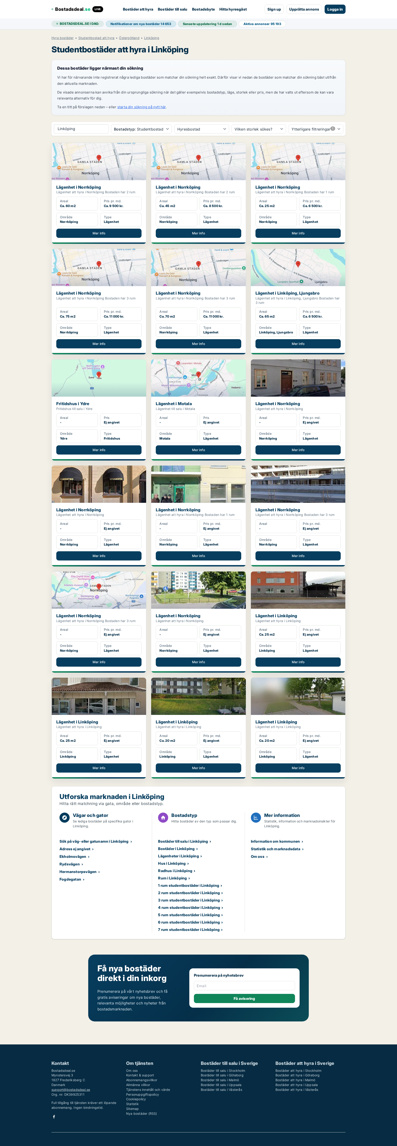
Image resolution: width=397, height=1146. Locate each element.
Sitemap (132, 1109)
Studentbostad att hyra (96, 38)
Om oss (257, 856)
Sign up (274, 9)
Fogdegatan (70, 879)
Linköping (151, 38)
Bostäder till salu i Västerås (221, 1090)
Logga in (335, 9)
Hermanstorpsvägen (78, 871)
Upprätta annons (304, 9)
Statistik (132, 1104)
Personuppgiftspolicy (142, 1094)
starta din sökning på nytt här (141, 107)
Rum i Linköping (172, 878)
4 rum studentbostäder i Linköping (189, 907)
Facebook (54, 1117)
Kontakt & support (140, 1075)
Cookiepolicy (136, 1099)
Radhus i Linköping (175, 870)
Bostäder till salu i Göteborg (222, 1075)
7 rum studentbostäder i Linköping (189, 929)
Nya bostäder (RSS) (141, 1113)
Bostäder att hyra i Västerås (296, 1090)
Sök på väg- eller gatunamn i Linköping (94, 841)
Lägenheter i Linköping (178, 856)
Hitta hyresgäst (233, 9)
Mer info (99, 233)
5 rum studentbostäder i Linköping (189, 915)
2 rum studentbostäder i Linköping (189, 892)
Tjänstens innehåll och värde (148, 1090)
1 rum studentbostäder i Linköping (188, 885)
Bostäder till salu (172, 9)
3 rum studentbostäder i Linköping (189, 900)
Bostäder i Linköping (176, 848)
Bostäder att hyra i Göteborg (297, 1075)
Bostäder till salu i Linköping (183, 841)
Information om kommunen (275, 841)
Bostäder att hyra (138, 9)
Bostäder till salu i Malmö (220, 1080)
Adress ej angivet (75, 849)
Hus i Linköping (172, 863)
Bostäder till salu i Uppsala (221, 1085)
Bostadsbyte (203, 9)
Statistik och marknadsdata (275, 849)
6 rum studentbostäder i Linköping (189, 922)
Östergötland (129, 38)
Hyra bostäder (62, 38)
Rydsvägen (70, 864)
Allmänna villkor (138, 1085)
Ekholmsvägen (73, 856)
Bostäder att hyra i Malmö (295, 1080)
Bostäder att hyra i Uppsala (296, 1085)
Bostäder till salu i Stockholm (223, 1070)
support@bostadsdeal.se (70, 1090)
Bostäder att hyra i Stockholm (298, 1070)
